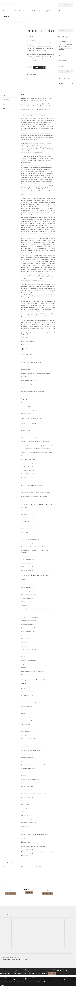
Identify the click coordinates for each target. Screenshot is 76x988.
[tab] (10, 95)
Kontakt (6, 16)
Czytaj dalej (29, 892)
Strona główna (7, 11)
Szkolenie (61, 85)
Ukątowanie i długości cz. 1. (65, 44)
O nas (40, 11)
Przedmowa (6, 99)
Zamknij (2, 985)
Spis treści (5, 104)
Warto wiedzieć (31, 11)
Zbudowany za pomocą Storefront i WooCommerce (16, 959)
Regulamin (47, 11)
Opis (4, 95)
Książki (15, 11)
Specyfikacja (6, 108)
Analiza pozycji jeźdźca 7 (65, 41)
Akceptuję (52, 973)
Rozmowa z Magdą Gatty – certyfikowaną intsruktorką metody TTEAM (65, 48)
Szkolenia (21, 11)
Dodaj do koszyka (39, 67)
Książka (13, 22)
